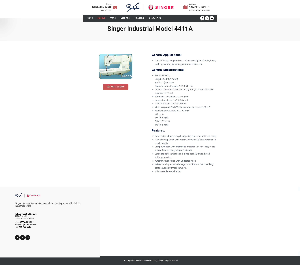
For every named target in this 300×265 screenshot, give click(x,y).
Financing (139, 18)
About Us (125, 18)
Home (90, 18)
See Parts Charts (115, 87)
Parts (113, 18)
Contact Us (155, 18)
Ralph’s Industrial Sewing (26, 214)
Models (101, 18)
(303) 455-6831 (26, 222)
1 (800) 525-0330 (29, 224)
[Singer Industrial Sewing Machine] (150, 7)
